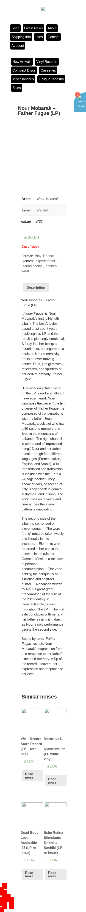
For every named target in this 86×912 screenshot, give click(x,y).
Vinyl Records (46, 62)
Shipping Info (21, 37)
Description (36, 287)
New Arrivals (21, 62)
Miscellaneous (23, 79)
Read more (29, 775)
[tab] (36, 287)
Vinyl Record (44, 256)
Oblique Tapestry (51, 79)
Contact (53, 37)
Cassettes (48, 70)
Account (17, 45)
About (52, 28)
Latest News (33, 28)
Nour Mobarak (48, 199)
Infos (39, 37)
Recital (42, 210)
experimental (45, 261)
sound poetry (32, 266)
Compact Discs (24, 70)
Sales (16, 88)
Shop (15, 28)
